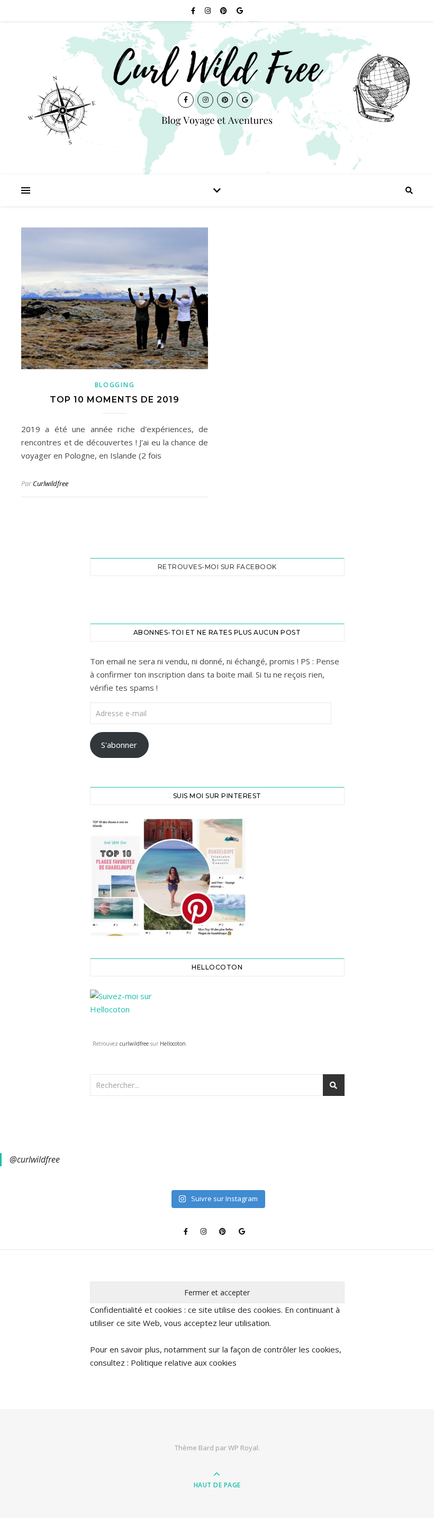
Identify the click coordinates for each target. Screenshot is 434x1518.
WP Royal (243, 1447)
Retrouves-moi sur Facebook (217, 567)
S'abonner (119, 744)
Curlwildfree (50, 483)
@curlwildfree (35, 1159)
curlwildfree (134, 1043)
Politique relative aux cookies (184, 1362)
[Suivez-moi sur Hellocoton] (217, 1012)
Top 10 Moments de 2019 (114, 400)
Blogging (115, 384)
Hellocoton (173, 1043)
